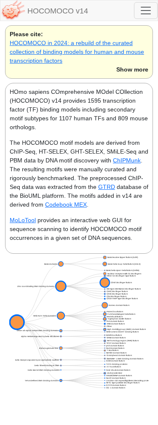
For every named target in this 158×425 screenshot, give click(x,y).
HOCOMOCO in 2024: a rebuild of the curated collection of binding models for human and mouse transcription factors (77, 52)
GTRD (106, 186)
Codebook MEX (66, 204)
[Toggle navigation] (146, 10)
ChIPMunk (127, 160)
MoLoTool (23, 220)
